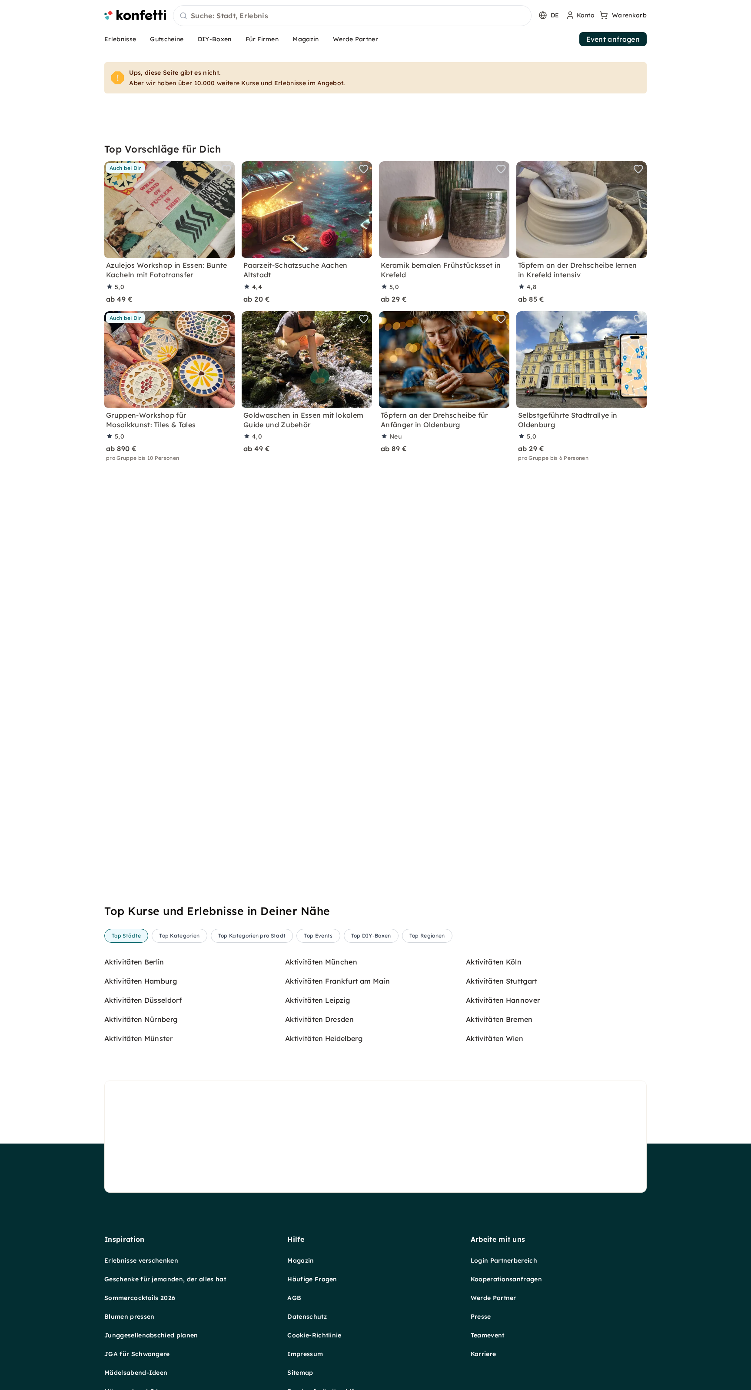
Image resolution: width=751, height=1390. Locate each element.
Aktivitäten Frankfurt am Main (337, 981)
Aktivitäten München (321, 962)
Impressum (305, 1354)
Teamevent (488, 1335)
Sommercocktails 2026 (139, 1298)
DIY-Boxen (215, 39)
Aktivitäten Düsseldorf (143, 1000)
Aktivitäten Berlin (134, 962)
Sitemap (300, 1373)
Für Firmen (262, 39)
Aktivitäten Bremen (499, 1019)
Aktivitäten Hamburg (140, 981)
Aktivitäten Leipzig (317, 1000)
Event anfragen (613, 39)
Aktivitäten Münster (138, 1038)
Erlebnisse (120, 39)
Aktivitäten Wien (494, 1038)
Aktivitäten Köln (494, 962)
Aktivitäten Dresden (319, 1019)
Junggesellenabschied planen (151, 1335)
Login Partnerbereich (504, 1260)
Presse (481, 1316)
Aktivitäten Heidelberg (323, 1038)
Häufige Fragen (312, 1279)
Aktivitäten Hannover (503, 1000)
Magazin (305, 39)
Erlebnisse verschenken (141, 1260)
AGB (294, 1298)
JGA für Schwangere (137, 1354)
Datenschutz (307, 1316)
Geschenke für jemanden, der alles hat (165, 1279)
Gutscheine (166, 39)
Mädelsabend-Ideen (135, 1373)
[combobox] (352, 16)
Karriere (483, 1354)
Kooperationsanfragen (506, 1279)
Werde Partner (355, 39)
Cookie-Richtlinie (314, 1335)
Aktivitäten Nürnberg (140, 1019)
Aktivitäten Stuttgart (502, 981)
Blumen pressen (129, 1316)
